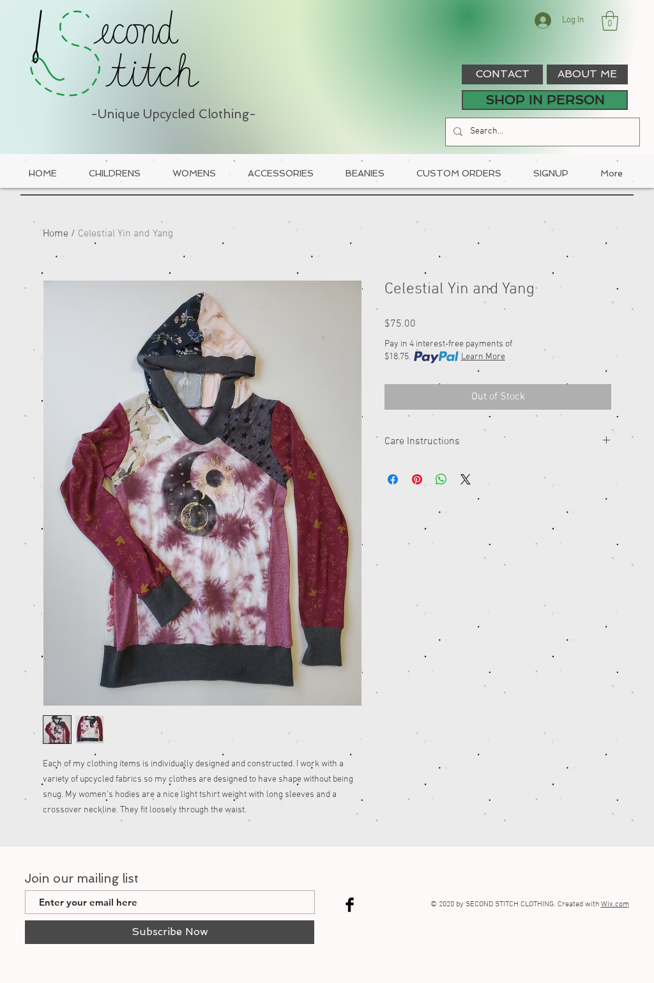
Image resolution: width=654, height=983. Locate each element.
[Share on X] (465, 479)
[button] (610, 21)
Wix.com (615, 904)
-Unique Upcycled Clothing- (173, 114)
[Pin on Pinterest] (417, 479)
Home (55, 234)
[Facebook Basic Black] (349, 904)
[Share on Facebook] (392, 479)
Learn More (483, 357)
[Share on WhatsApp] (441, 479)
